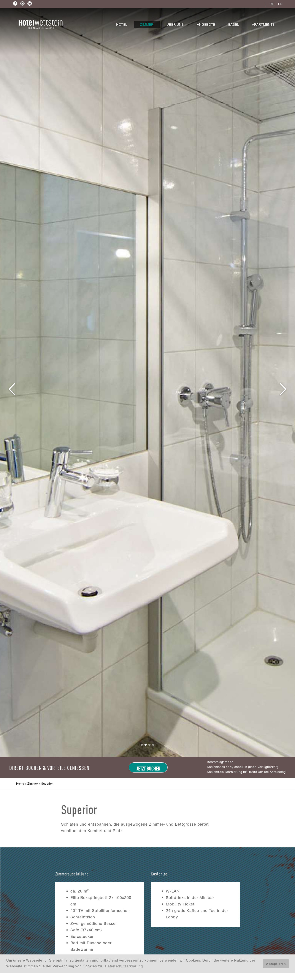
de (272, 4)
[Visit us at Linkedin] (29, 3)
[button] (12, 389)
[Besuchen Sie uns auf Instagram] (22, 3)
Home (20, 784)
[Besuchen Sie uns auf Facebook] (15, 3)
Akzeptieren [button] (276, 963)
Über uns (175, 25)
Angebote (206, 25)
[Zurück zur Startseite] (40, 24)
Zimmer (147, 25)
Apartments (263, 25)
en (280, 4)
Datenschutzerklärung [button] (124, 966)
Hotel (121, 25)
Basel (233, 25)
